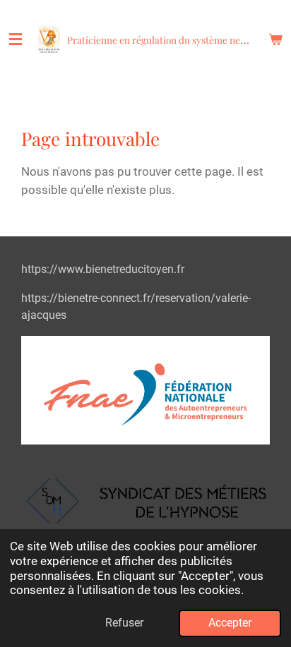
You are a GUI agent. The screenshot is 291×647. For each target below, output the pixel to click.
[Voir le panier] (275, 39)
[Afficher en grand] (145, 501)
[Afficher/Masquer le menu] (15, 39)
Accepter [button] (229, 623)
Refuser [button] (124, 623)
